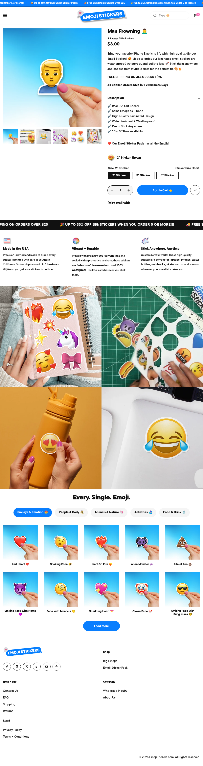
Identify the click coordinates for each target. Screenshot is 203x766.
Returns (8, 711)
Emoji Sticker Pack (131, 143)
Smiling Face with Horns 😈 (20, 613)
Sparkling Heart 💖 (101, 611)
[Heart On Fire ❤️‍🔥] (101, 542)
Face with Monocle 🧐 (61, 611)
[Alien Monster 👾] (142, 542)
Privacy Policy (12, 730)
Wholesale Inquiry (115, 691)
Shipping (9, 704)
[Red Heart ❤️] (20, 542)
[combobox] (169, 15)
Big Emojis (110, 661)
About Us (109, 697)
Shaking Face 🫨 (61, 564)
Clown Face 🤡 (142, 611)
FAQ (6, 697)
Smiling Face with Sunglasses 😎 (182, 613)
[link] (51, 336)
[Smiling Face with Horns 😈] (20, 589)
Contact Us (10, 691)
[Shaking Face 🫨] (61, 542)
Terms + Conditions (16, 736)
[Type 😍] (155, 15)
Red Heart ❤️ (20, 564)
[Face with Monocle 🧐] (61, 589)
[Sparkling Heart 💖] (101, 589)
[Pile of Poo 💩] (182, 542)
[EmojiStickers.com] (101, 15)
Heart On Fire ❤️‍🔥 (101, 564)
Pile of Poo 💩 (183, 564)
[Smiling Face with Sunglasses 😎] (182, 589)
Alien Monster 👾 (142, 564)
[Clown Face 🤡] (142, 589)
